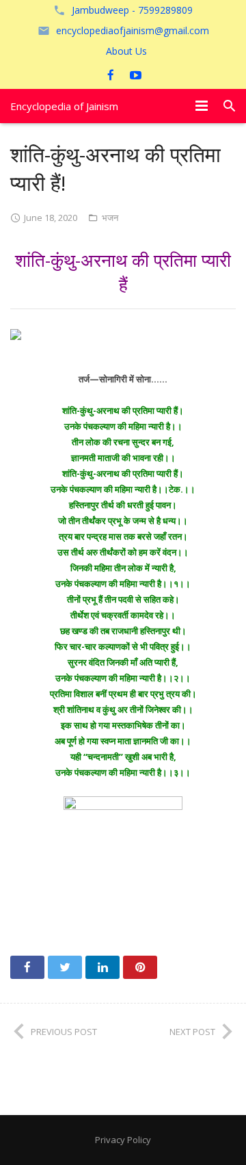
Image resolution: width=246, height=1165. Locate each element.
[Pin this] (140, 967)
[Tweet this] (65, 967)
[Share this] (27, 967)
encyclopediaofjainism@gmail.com (132, 30)
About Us (126, 50)
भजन (110, 217)
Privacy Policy (123, 1140)
